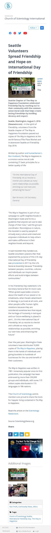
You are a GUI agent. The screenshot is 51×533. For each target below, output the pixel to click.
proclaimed (17, 263)
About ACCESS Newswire (27, 528)
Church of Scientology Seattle (20, 516)
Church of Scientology (22, 394)
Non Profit (13, 506)
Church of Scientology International (25, 18)
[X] (20, 33)
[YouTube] (25, 33)
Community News (25, 506)
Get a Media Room (25, 531)
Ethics (35, 506)
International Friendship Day (20, 519)
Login (37, 531)
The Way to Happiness (26, 348)
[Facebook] (10, 33)
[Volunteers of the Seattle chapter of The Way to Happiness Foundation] (21, 88)
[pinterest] (15, 33)
